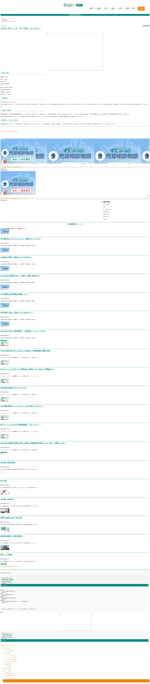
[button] (75, 131)
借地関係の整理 (106, 211)
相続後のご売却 (106, 214)
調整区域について (106, 216)
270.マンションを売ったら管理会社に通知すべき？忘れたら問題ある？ (27, 369)
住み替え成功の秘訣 (7, 462)
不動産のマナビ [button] (23, 228)
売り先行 (3, 481)
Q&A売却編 (5, 668)
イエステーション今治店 (11, 654)
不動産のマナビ (9, 677)
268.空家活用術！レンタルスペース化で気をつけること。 (22, 406)
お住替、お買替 (146, 25)
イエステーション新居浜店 (11, 659)
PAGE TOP (146, 662)
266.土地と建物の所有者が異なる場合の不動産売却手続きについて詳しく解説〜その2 (32, 443)
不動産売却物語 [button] (3, 228)
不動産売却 (5, 648)
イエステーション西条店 (11, 657)
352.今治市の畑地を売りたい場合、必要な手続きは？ (20, 276)
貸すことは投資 (6, 554)
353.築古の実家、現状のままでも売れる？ (16, 257)
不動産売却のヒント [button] (13, 228)
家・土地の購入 (6, 650)
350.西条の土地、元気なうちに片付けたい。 (17, 312)
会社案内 (5, 664)
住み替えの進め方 (7, 499)
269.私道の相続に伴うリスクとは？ (13, 388)
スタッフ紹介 (6, 666)
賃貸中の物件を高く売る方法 (11, 518)
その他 (104, 206)
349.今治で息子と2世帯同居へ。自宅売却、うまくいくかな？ (23, 331)
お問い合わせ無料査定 (6, 681)
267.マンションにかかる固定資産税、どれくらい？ (19, 425)
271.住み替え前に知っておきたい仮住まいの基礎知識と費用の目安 (25, 351)
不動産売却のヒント (10, 675)
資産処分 (104, 219)
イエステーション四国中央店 (12, 661)
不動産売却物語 (9, 673)
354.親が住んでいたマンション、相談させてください (20, 239)
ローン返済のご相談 (106, 209)
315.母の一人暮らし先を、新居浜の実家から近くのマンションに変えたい (14, 198)
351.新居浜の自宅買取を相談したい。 (14, 294)
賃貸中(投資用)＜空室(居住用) (11, 536)
